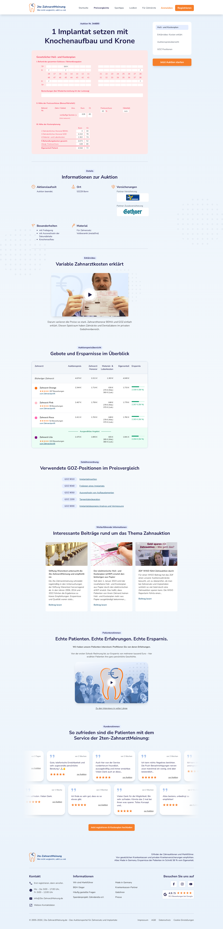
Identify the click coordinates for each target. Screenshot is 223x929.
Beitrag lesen (55, 604)
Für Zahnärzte (149, 7)
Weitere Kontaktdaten (44, 905)
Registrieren (184, 8)
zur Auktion (35, 768)
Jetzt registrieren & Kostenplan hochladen (111, 827)
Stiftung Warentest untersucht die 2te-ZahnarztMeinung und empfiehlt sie (66, 573)
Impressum (143, 920)
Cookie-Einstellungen (184, 920)
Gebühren (120, 892)
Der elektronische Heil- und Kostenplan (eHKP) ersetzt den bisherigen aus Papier (109, 573)
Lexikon (133, 7)
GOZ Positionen (164, 49)
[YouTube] (191, 884)
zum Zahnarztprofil (47, 393)
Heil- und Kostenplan (167, 27)
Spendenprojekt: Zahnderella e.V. (88, 897)
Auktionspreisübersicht (168, 42)
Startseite (83, 7)
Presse (118, 897)
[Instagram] (182, 884)
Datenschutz (165, 920)
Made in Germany (123, 882)
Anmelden (167, 8)
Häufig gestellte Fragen (84, 892)
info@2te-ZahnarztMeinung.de (48, 898)
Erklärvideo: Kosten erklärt (169, 34)
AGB (153, 920)
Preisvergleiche (101, 7)
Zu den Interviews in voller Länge (111, 708)
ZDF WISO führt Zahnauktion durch (156, 570)
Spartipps (119, 7)
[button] (89, 294)
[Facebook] (174, 884)
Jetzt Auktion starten (172, 62)
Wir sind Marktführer (83, 882)
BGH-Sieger (79, 887)
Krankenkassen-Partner (126, 887)
